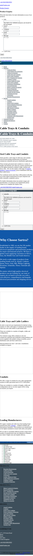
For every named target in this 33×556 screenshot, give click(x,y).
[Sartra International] (6, 60)
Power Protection (12, 89)
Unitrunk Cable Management (15, 116)
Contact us (30, 442)
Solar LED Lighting (12, 82)
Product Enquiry (4, 8)
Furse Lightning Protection (14, 105)
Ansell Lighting (11, 100)
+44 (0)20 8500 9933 (6, 2)
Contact (6, 124)
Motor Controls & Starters (14, 87)
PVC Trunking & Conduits (14, 78)
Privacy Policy (26, 552)
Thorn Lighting (11, 114)
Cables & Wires (11, 70)
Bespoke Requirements (13, 97)
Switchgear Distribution (13, 84)
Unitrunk (13, 425)
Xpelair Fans (10, 117)
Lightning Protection (12, 90)
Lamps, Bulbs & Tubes (13, 81)
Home (5, 67)
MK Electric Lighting (13, 108)
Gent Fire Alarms (12, 106)
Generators (10, 95)
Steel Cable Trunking (13, 76)
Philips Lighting (11, 109)
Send (2, 54)
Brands (5, 98)
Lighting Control (11, 79)
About (5, 122)
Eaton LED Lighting (13, 103)
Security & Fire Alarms (13, 92)
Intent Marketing (20, 554)
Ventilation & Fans (12, 94)
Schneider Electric (12, 113)
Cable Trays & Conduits (14, 74)
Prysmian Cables (11, 111)
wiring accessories (10, 170)
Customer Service (8, 119)
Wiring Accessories (12, 73)
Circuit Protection (12, 86)
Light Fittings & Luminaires (15, 71)
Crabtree (9, 101)
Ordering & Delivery (9, 120)
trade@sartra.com (5, 5)
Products (6, 68)
